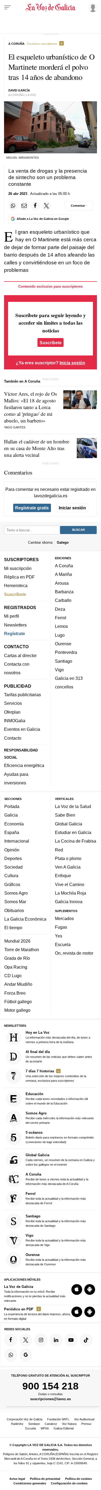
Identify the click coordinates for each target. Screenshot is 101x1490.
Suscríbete (51, 342)
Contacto (12, 737)
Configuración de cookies (69, 1483)
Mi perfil (11, 616)
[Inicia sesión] (92, 7)
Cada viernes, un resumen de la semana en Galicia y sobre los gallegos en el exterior (60, 1159)
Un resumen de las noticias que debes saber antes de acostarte (59, 1056)
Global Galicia (68, 823)
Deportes (13, 858)
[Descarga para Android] (89, 1289)
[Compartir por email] (24, 205)
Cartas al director (20, 655)
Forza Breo (15, 992)
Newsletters (15, 624)
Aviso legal (17, 1478)
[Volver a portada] (51, 7)
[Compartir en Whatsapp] (13, 205)
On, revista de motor (74, 953)
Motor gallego (17, 1010)
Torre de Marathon (21, 949)
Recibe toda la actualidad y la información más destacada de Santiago (56, 1220)
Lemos (61, 626)
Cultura (11, 875)
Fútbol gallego (18, 1001)
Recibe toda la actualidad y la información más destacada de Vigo (56, 1240)
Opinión (11, 849)
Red (59, 849)
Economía (14, 823)
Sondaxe (34, 1423)
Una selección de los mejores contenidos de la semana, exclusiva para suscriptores (56, 1075)
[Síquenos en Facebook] (10, 1339)
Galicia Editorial (64, 1428)
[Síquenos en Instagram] (40, 1339)
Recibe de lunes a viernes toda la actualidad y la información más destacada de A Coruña (57, 1178)
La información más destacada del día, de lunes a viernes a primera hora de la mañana (58, 1037)
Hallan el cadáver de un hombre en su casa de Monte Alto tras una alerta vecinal (36, 448)
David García (19, 90)
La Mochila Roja (70, 893)
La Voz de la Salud (73, 806)
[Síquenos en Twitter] (25, 1339)
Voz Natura (69, 1423)
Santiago (63, 660)
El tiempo (13, 927)
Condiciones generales (29, 1483)
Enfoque (63, 875)
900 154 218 (50, 1386)
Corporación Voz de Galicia (24, 1419)
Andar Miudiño (18, 984)
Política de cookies (78, 1478)
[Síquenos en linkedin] (56, 1339)
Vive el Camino (69, 884)
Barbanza (64, 591)
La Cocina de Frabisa (75, 841)
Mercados (64, 918)
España (11, 832)
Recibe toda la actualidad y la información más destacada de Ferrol (56, 1198)
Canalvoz (51, 1423)
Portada (11, 806)
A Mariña (63, 574)
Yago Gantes (14, 427)
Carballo (63, 600)
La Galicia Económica (25, 919)
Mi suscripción (18, 568)
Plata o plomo (68, 858)
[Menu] (7, 7)
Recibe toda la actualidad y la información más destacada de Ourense (56, 1259)
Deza (60, 608)
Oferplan (12, 711)
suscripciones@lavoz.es (50, 1399)
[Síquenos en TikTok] (86, 1339)
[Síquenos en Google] (25, 1354)
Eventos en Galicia (22, 729)
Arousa (62, 583)
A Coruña (64, 565)
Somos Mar (15, 901)
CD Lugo (13, 975)
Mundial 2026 (17, 941)
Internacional (16, 841)
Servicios (13, 703)
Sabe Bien (65, 815)
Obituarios (14, 910)
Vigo (59, 669)
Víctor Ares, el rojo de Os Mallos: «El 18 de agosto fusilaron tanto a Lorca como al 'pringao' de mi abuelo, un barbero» (30, 407)
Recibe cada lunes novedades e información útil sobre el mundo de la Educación (57, 1098)
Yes (58, 935)
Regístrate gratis (32, 507)
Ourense (63, 643)
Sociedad (13, 867)
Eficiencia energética (24, 765)
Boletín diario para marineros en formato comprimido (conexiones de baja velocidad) (60, 1136)
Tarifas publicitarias (22, 694)
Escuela (63, 944)
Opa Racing (15, 967)
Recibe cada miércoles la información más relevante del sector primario (60, 1117)
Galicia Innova (68, 901)
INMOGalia (14, 720)
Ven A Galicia (68, 867)
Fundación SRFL (58, 1419)
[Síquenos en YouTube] (71, 1339)
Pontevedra (66, 652)
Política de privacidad (45, 1478)
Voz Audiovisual (84, 1419)
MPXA (45, 1428)
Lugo (60, 634)
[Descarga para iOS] (76, 1289)
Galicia (11, 815)
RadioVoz (17, 1423)
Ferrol (60, 617)
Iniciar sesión (72, 507)
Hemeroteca (15, 585)
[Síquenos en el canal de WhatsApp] (10, 1354)
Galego (63, 542)
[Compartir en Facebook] (35, 205)
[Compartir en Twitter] (46, 205)
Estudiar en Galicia (73, 832)
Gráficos (12, 884)
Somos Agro (16, 893)
